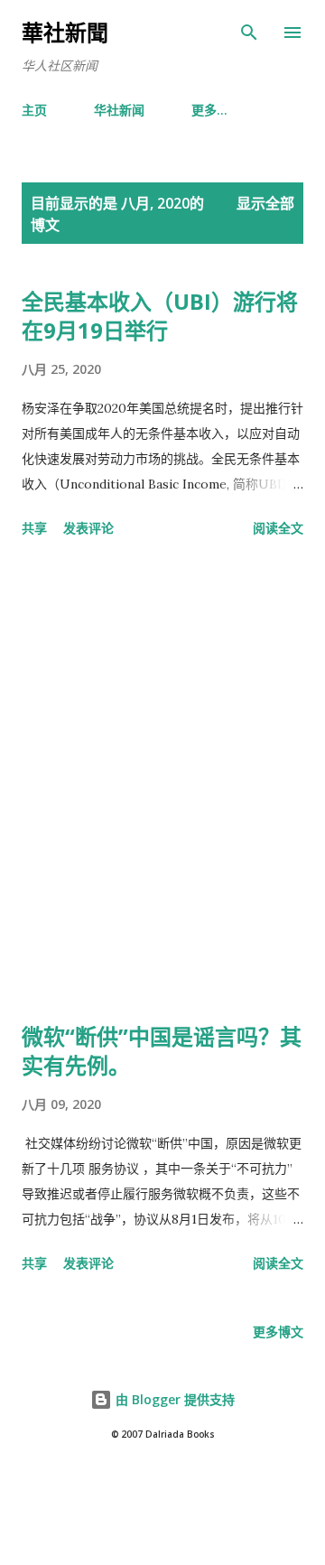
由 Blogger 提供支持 (173, 1399)
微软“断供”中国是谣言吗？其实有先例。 (162, 1050)
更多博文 (278, 1331)
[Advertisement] (162, 783)
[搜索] (249, 32)
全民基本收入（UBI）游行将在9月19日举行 (160, 315)
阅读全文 (278, 527)
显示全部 (265, 203)
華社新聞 (65, 32)
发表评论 (88, 527)
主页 (34, 109)
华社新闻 (119, 109)
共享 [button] (34, 527)
